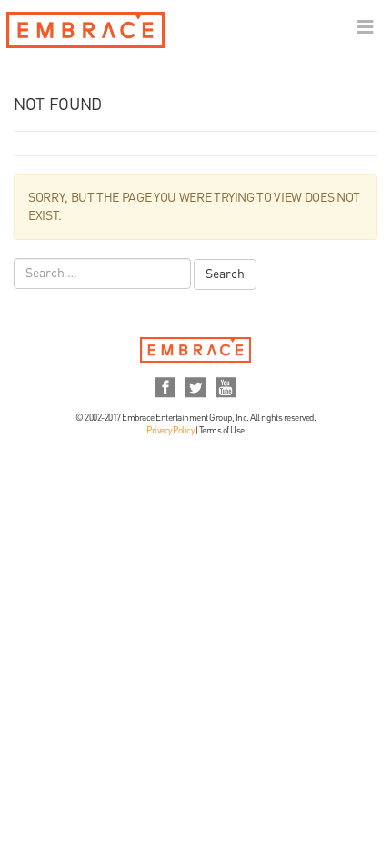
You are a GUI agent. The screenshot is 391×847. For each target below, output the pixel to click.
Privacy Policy (170, 430)
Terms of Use (222, 430)
